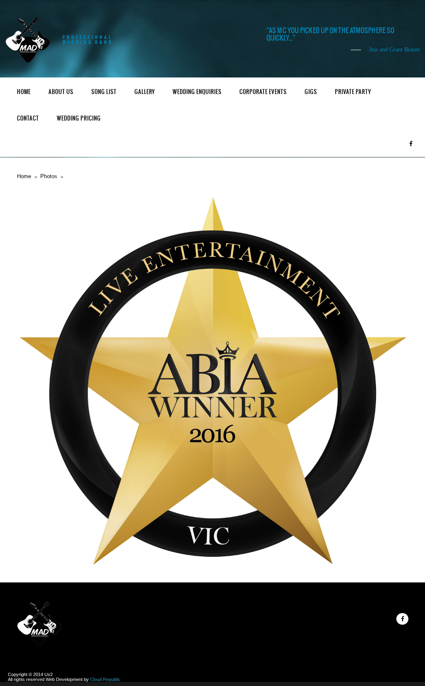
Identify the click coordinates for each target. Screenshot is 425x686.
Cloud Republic (105, 679)
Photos (48, 176)
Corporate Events (263, 92)
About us (61, 92)
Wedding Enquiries (197, 92)
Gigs (311, 92)
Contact (28, 118)
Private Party (353, 92)
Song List (104, 92)
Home (24, 92)
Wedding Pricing (79, 118)
